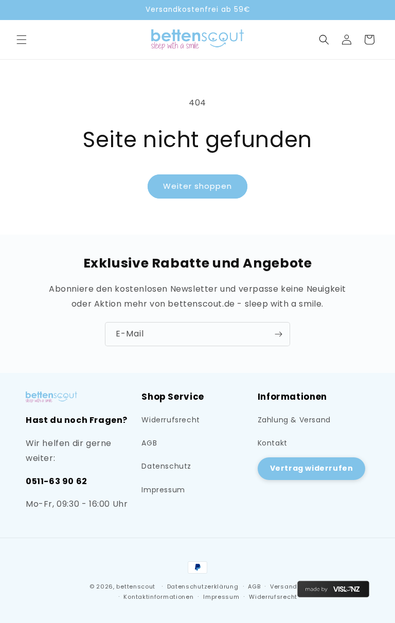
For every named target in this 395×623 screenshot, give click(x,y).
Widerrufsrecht (170, 420)
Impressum (163, 490)
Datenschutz (166, 466)
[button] (21, 39)
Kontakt (273, 443)
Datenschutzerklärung (203, 586)
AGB (149, 443)
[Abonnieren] (278, 334)
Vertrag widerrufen (311, 468)
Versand (283, 586)
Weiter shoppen (197, 186)
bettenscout (135, 586)
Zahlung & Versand (294, 420)
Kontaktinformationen (158, 597)
